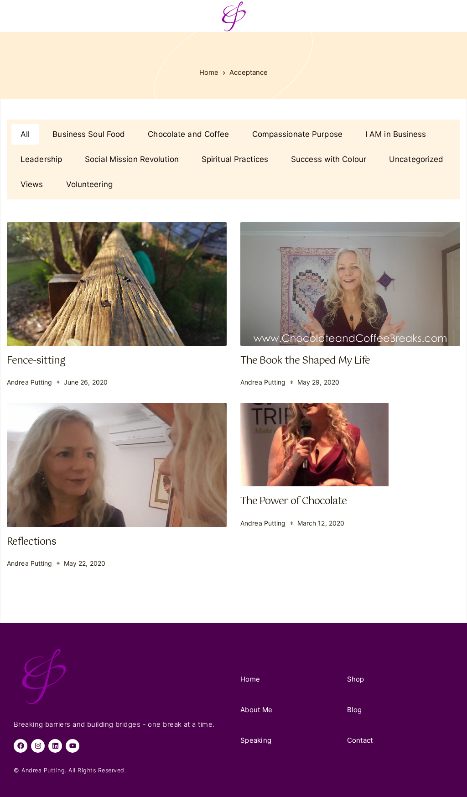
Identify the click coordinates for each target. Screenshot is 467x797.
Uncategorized (416, 159)
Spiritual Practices (235, 159)
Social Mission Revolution (132, 159)
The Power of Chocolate (293, 501)
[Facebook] (20, 746)
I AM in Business (395, 134)
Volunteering (89, 184)
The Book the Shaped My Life (305, 360)
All (25, 134)
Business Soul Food (88, 134)
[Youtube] (72, 746)
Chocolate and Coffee (188, 134)
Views (32, 184)
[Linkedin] (55, 746)
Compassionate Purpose (297, 134)
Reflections (31, 541)
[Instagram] (38, 746)
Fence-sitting (36, 360)
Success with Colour (328, 159)
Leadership (41, 159)
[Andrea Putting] (233, 16)
